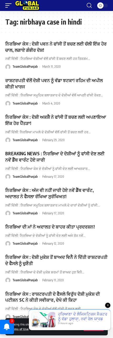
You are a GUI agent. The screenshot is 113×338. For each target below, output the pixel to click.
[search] (89, 5)
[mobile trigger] (9, 5)
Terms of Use (19, 329)
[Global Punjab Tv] (27, 5)
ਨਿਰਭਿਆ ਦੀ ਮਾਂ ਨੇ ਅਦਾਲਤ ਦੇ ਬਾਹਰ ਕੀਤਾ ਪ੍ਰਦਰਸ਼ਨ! (50, 227)
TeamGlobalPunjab (25, 66)
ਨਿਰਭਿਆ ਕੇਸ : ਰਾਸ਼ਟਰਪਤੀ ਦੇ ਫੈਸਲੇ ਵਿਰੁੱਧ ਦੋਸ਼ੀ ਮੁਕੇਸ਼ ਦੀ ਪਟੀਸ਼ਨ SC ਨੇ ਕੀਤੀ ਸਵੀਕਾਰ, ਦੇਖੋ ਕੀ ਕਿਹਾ (52, 297)
